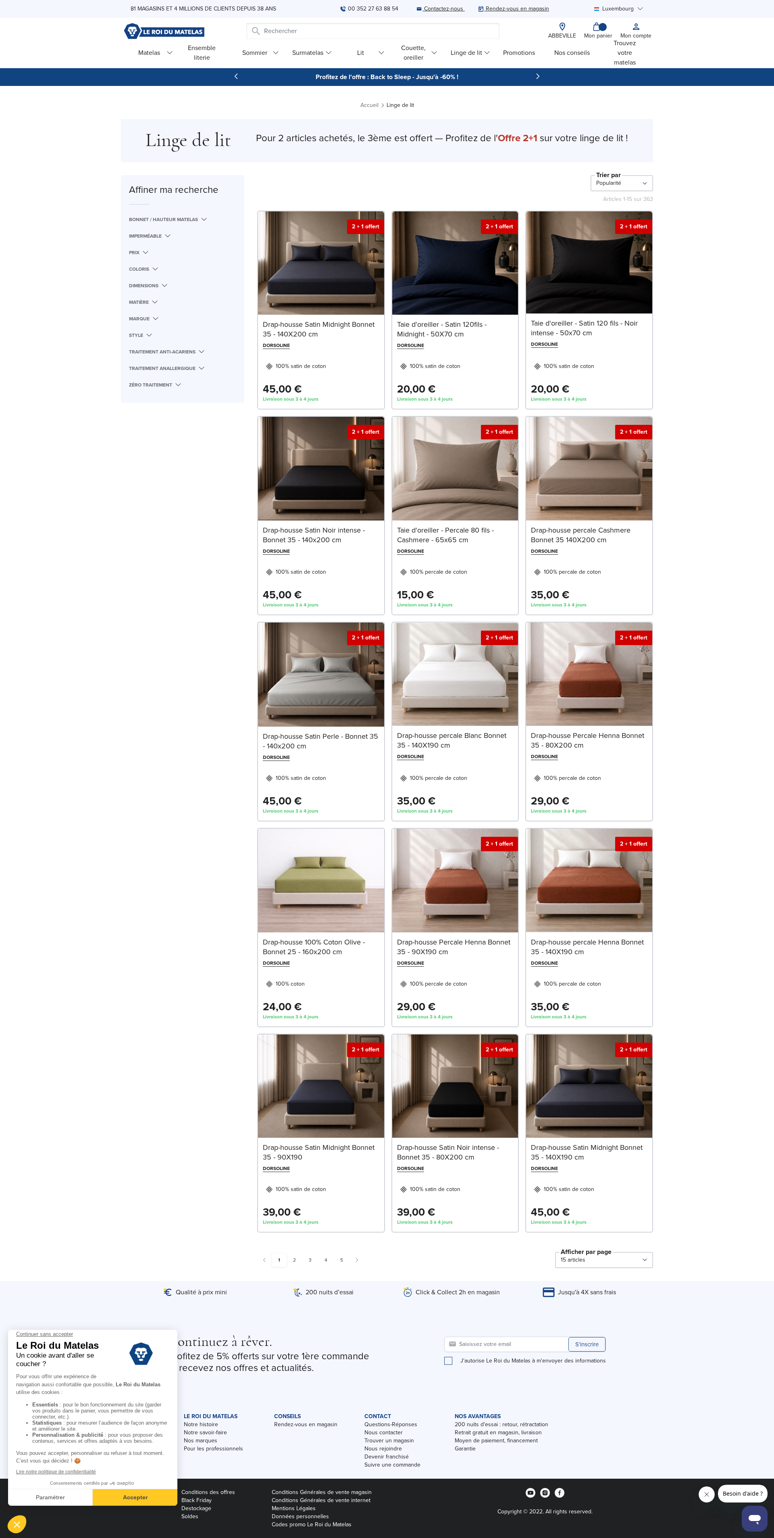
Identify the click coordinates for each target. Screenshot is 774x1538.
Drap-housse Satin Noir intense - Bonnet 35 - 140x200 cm (314, 535)
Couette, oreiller (413, 53)
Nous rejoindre (383, 1448)
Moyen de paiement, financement (496, 1440)
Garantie (465, 1448)
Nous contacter (383, 1432)
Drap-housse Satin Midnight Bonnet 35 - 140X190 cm (587, 1152)
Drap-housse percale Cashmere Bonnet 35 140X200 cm (580, 535)
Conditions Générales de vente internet (321, 1500)
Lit (360, 52)
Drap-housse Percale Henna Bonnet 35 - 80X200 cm (587, 740)
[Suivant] (538, 76)
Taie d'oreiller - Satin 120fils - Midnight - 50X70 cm (442, 329)
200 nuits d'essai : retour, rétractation (501, 1424)
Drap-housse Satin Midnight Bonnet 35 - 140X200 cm (319, 329)
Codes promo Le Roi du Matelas (312, 1524)
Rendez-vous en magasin (305, 1424)
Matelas (149, 52)
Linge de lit (466, 52)
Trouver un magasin (389, 1440)
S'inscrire (587, 1344)
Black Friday (196, 1500)
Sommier (254, 52)
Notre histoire (201, 1424)
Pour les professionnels (213, 1448)
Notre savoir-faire (205, 1432)
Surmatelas (307, 52)
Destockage (196, 1508)
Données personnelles (300, 1516)
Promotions (519, 52)
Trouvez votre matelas (625, 53)
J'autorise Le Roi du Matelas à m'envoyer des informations (533, 1361)
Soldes (189, 1516)
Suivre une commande (392, 1465)
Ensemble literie (202, 53)
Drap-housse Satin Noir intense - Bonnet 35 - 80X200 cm (448, 1152)
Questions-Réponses (390, 1424)
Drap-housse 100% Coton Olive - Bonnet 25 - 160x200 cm (314, 947)
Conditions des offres (208, 1492)
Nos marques (200, 1440)
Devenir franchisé (386, 1456)
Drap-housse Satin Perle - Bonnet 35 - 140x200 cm (320, 741)
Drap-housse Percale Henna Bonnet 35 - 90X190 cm (453, 947)
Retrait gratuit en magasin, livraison (498, 1432)
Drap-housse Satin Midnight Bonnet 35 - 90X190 (319, 1152)
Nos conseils (572, 52)
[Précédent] (236, 76)
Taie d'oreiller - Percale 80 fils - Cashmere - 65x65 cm (445, 535)
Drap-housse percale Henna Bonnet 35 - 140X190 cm (587, 947)
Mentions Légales (294, 1508)
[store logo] (164, 31)
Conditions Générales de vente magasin (322, 1492)
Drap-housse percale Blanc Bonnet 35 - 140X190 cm (451, 740)
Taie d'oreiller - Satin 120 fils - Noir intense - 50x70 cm (584, 328)
